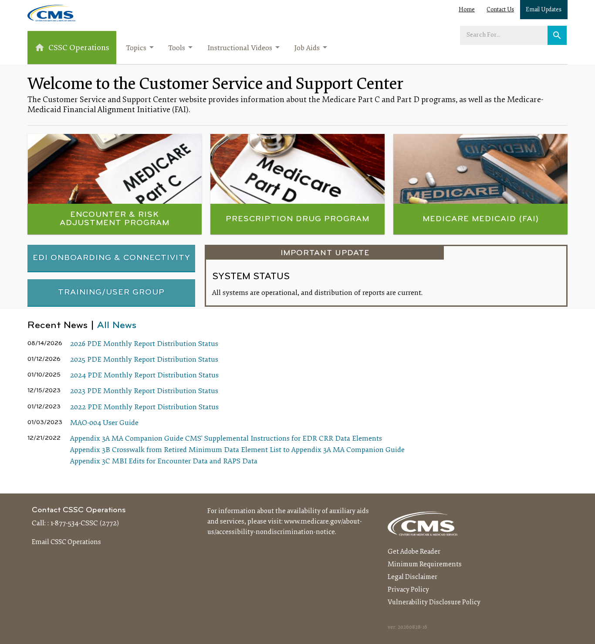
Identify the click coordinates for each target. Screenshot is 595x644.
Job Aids (307, 48)
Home (467, 10)
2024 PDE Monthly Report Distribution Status (144, 376)
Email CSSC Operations (66, 542)
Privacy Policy (408, 589)
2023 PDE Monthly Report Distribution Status (144, 391)
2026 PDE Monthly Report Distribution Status (144, 344)
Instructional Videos (239, 48)
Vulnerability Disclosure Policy (434, 602)
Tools (176, 48)
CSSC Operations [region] (78, 48)
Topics (136, 48)
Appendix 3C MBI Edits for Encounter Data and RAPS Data (163, 462)
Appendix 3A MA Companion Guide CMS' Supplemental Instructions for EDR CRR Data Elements (226, 439)
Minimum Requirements (425, 564)
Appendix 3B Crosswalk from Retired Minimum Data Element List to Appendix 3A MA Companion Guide (237, 450)
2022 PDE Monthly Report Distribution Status (144, 407)
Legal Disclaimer (412, 577)
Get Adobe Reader (414, 551)
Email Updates (543, 10)
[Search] (557, 35)
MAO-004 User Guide (104, 423)
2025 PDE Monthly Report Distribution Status (144, 360)
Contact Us (500, 10)
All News (116, 326)
